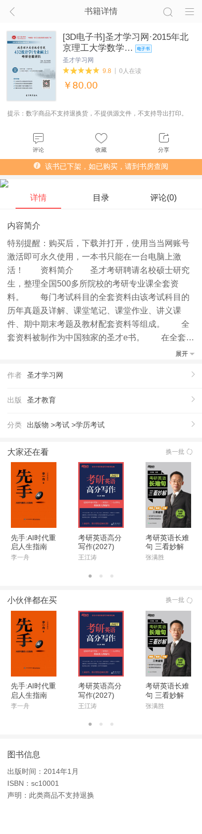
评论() (163, 197)
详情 (38, 197)
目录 (101, 197)
